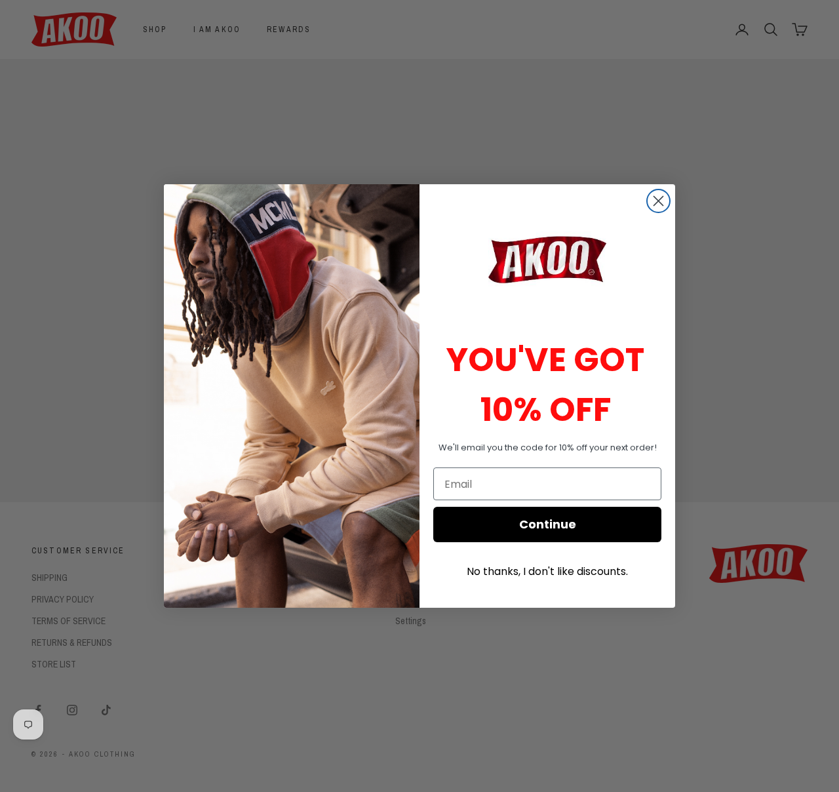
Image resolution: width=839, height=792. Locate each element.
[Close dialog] (658, 200)
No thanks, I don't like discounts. (547, 571)
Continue (547, 524)
